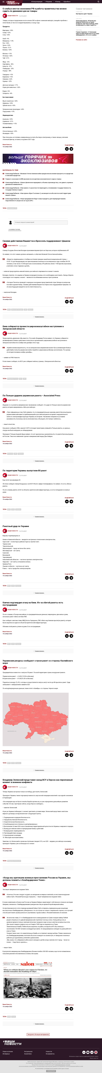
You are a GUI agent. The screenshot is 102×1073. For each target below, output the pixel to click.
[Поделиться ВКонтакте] (67, 149)
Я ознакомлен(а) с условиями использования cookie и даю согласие (52, 1068)
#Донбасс (66, 1)
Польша (10, 453)
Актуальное (28, 1051)
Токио (13, 1016)
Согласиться (51, 1071)
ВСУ (9, 309)
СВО (25, 309)
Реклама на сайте (81, 40)
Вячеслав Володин (17, 309)
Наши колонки (8, 1051)
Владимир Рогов (13, 378)
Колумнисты (50, 1054)
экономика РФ (12, 208)
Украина (20, 453)
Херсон (30, 309)
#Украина (49, 1)
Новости (49, 1051)
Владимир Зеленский (14, 861)
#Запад (57, 1)
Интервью (6, 1054)
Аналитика (28, 1054)
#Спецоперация (36, 1)
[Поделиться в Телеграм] (71, 149)
